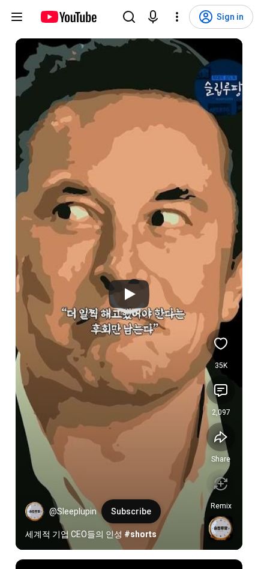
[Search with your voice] (153, 17)
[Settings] (177, 17)
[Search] (129, 17)
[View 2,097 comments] (220, 390)
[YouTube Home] (68, 17)
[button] (34, 511)
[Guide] (17, 17)
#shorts (140, 534)
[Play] (129, 294)
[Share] (220, 437)
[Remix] (220, 483)
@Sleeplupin (73, 511)
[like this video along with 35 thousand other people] (220, 343)
